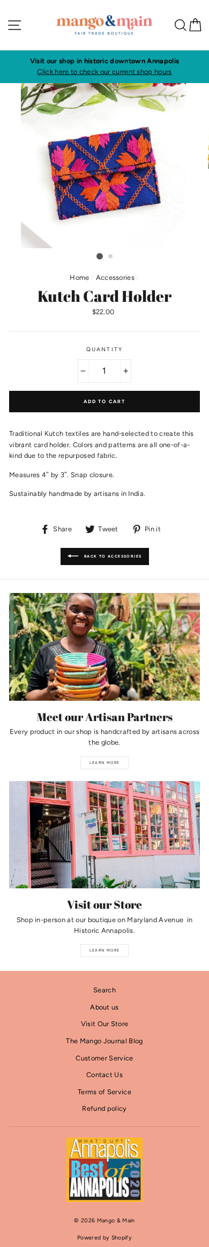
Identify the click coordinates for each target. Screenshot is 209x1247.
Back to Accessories (112, 556)
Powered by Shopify (104, 1237)
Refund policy (104, 1108)
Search (104, 990)
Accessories (115, 277)
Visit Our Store (105, 1024)
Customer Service (104, 1058)
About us (104, 1007)
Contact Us (104, 1075)
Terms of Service (104, 1092)
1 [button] (99, 256)
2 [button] (111, 256)
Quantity (104, 349)
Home (79, 277)
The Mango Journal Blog (104, 1041)
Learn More (104, 762)
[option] (104, 67)
